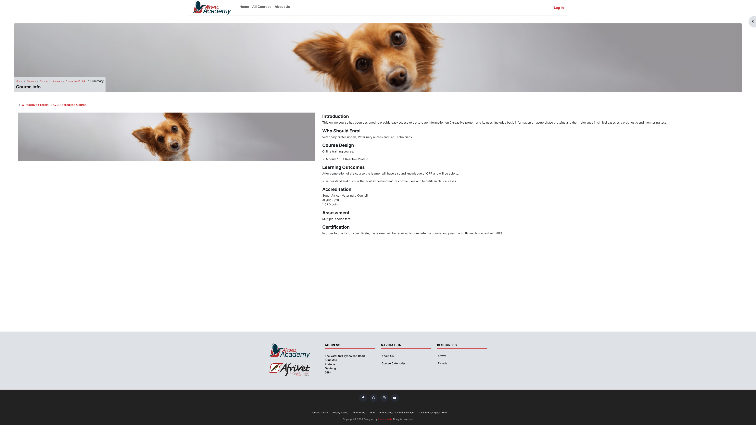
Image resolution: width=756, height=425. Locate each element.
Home (19, 81)
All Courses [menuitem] (261, 7)
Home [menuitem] (244, 7)
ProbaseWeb (385, 419)
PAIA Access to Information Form (397, 412)
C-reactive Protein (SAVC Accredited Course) (55, 105)
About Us (388, 356)
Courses (31, 81)
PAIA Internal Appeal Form (433, 412)
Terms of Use (359, 412)
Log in (559, 8)
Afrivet (442, 356)
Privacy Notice (340, 412)
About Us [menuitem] (282, 7)
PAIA (372, 412)
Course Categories (394, 363)
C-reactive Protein (76, 81)
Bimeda (442, 363)
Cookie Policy (320, 412)
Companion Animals (51, 81)
